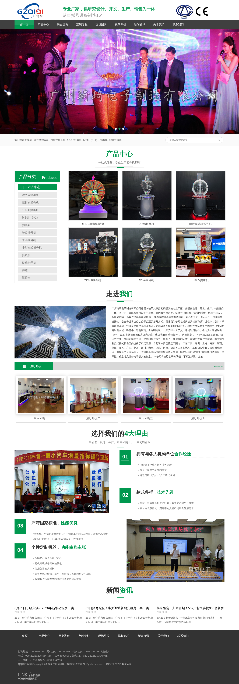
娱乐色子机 (29, 262)
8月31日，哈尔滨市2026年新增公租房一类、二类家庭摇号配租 (58, 608)
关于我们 (158, 24)
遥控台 (26, 277)
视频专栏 (120, 24)
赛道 (25, 270)
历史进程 (62, 24)
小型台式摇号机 (32, 247)
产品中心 (43, 24)
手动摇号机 (29, 240)
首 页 (24, 24)
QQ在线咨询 (25, 664)
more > (218, 366)
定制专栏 (81, 24)
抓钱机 (26, 255)
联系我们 (178, 24)
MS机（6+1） (91, 140)
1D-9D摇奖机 (74, 140)
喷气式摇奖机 (41, 140)
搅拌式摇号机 (58, 140)
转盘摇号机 (115, 140)
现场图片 (101, 24)
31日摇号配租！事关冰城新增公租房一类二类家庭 (120, 608)
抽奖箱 (104, 140)
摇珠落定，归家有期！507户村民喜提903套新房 (190, 608)
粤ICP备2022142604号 (118, 664)
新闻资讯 (139, 24)
